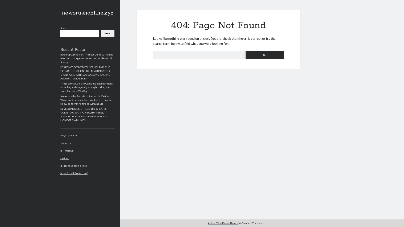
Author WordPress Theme (223, 223)
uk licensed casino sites (73, 165)
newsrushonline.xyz (87, 13)
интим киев (66, 150)
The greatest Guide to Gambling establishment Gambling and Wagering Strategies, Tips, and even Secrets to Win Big (86, 87)
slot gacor (65, 143)
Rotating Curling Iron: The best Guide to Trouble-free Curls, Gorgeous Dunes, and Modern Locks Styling (87, 58)
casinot (64, 158)
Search (64, 28)
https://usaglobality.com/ (74, 173)
